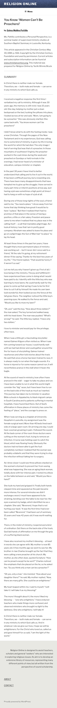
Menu (29, 11)
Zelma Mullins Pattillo (17, 30)
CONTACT (9, 685)
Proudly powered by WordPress (17, 701)
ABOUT (7, 679)
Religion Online (20, 4)
